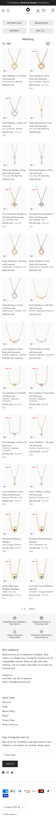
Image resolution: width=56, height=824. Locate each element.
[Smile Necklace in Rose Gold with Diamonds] (14, 334)
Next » (32, 608)
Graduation (41, 23)
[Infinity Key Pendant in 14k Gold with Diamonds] (41, 108)
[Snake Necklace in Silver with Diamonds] (14, 290)
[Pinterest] (12, 772)
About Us (6, 702)
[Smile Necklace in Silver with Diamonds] (41, 334)
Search (5, 715)
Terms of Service (10, 724)
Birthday (14, 30)
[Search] (9, 10)
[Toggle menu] (3, 10)
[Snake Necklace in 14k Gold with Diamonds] (14, 246)
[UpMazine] (28, 10)
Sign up (10, 763)
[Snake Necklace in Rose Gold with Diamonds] (41, 246)
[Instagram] (8, 772)
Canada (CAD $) (12, 807)
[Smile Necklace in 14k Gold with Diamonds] (41, 290)
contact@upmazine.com (19, 681)
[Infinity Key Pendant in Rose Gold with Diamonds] (14, 155)
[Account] (37, 10)
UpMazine (12, 814)
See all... (41, 30)
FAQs (4, 706)
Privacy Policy (8, 720)
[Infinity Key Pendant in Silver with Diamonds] (41, 155)
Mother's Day (14, 23)
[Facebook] (3, 772)
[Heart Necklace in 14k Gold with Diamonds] (14, 60)
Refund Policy (8, 711)
